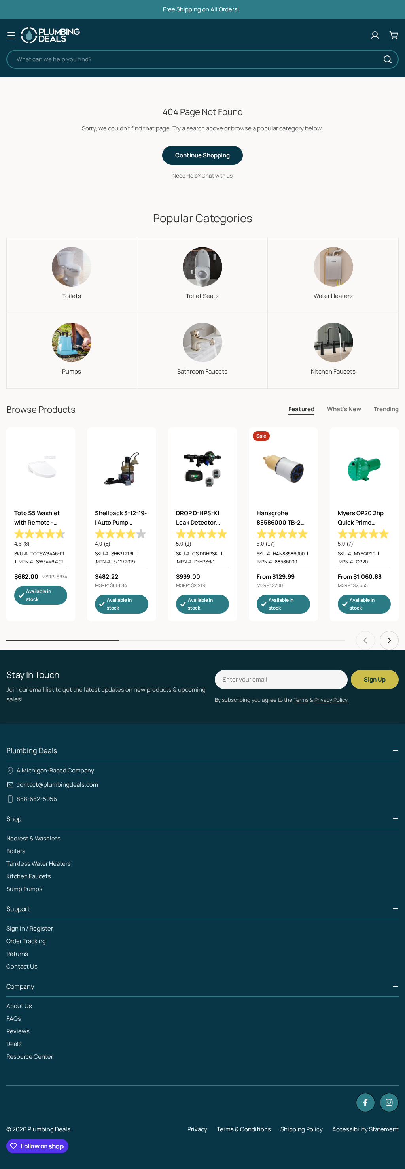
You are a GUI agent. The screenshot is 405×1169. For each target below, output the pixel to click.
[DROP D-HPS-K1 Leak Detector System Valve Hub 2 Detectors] (202, 469)
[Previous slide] (365, 640)
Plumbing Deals (49, 1129)
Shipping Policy (301, 1129)
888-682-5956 (37, 799)
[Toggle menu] (11, 35)
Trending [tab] (386, 409)
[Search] (387, 59)
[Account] (375, 35)
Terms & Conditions (244, 1129)
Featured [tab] (301, 409)
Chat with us (217, 175)
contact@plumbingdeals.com (57, 784)
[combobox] (202, 59)
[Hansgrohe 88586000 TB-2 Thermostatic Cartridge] (283, 469)
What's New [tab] (344, 409)
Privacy (197, 1129)
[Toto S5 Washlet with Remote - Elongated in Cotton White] (41, 469)
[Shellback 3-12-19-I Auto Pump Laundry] (121, 469)
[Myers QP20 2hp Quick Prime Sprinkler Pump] (364, 469)
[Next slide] (389, 640)
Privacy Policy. (331, 699)
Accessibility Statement (365, 1129)
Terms (300, 699)
